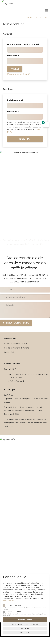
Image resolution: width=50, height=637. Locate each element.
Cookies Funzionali (14, 612)
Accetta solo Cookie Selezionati (25, 624)
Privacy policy (25, 632)
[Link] (5, 10)
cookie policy (8, 601)
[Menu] (47, 10)
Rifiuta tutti (25, 628)
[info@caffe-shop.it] (6, 381)
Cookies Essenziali (14, 605)
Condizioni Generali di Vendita (16, 348)
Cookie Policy (10, 352)
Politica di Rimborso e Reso (15, 343)
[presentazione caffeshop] (25, 185)
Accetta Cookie (25, 620)
